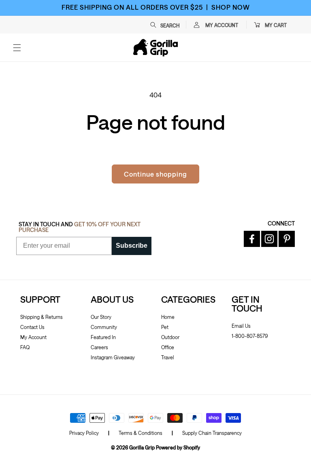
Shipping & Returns (41, 317)
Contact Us (32, 327)
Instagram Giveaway (113, 357)
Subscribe (131, 245)
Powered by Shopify (178, 447)
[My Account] (196, 25)
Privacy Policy (84, 433)
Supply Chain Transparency (212, 433)
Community (104, 327)
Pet (164, 327)
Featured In (103, 337)
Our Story (101, 317)
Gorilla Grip (142, 447)
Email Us (241, 326)
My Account (33, 337)
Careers (99, 347)
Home (168, 317)
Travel (167, 357)
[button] (169, 25)
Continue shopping (155, 174)
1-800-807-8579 (250, 336)
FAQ (25, 347)
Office (167, 347)
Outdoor (170, 337)
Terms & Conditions (140, 433)
